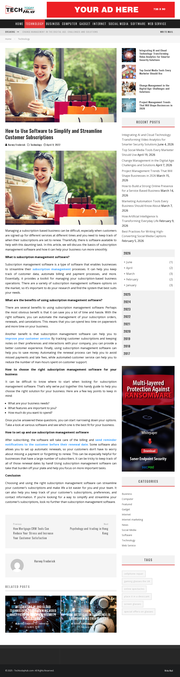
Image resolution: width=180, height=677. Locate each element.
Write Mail (166, 31)
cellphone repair (133, 573)
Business (53, 24)
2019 (127, 338)
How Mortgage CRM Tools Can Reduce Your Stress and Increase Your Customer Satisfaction (33, 531)
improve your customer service (27, 338)
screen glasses (132, 604)
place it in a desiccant (136, 596)
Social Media (119, 24)
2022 (127, 316)
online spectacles (134, 588)
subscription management (52, 269)
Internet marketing (132, 519)
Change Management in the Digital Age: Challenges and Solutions (60, 31)
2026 (127, 253)
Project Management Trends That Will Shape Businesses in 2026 (155, 105)
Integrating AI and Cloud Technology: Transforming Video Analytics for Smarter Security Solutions (154, 55)
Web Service (157, 24)
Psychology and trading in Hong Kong (89, 529)
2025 (127, 294)
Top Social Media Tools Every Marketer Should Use (155, 71)
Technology (34, 24)
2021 (127, 323)
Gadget (85, 24)
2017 (127, 353)
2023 (127, 309)
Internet (99, 24)
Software (138, 24)
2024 (127, 301)
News (125, 524)
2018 (127, 346)
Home (19, 24)
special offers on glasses (138, 611)
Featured (127, 504)
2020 (127, 331)
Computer (69, 24)
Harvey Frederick (16, 144)
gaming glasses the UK (137, 581)
